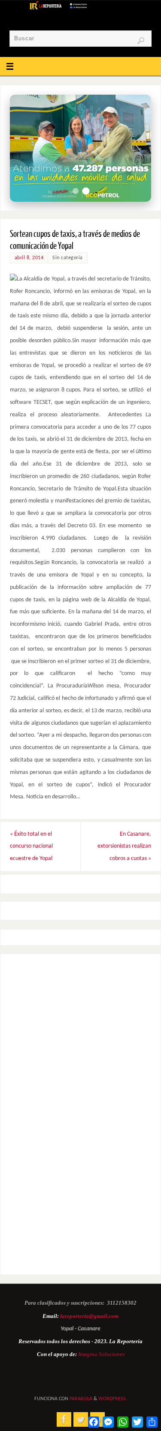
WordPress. (112, 1398)
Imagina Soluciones (101, 1354)
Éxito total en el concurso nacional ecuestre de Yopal (31, 846)
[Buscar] (141, 40)
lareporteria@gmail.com (89, 1316)
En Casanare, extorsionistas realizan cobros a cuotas (124, 846)
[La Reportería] (64, 1419)
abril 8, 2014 (29, 257)
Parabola (81, 1398)
